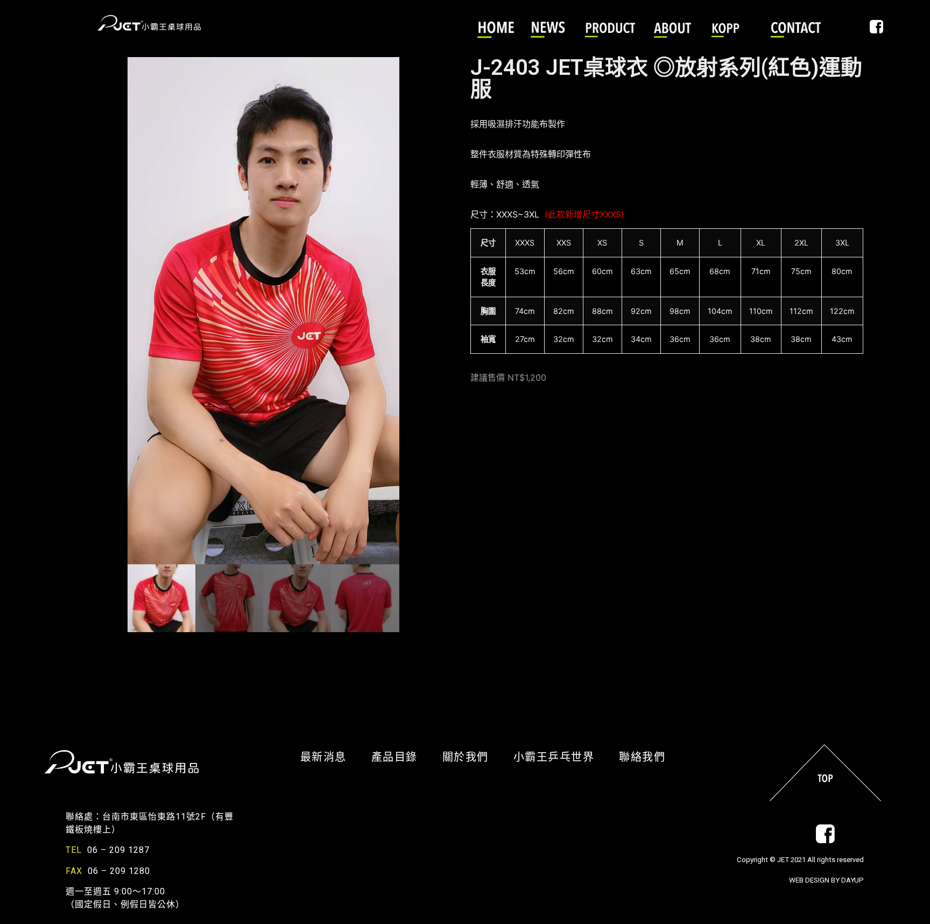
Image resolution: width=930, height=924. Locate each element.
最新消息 (330, 757)
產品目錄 (401, 757)
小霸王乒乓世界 (561, 757)
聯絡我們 (642, 757)
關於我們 (472, 757)
